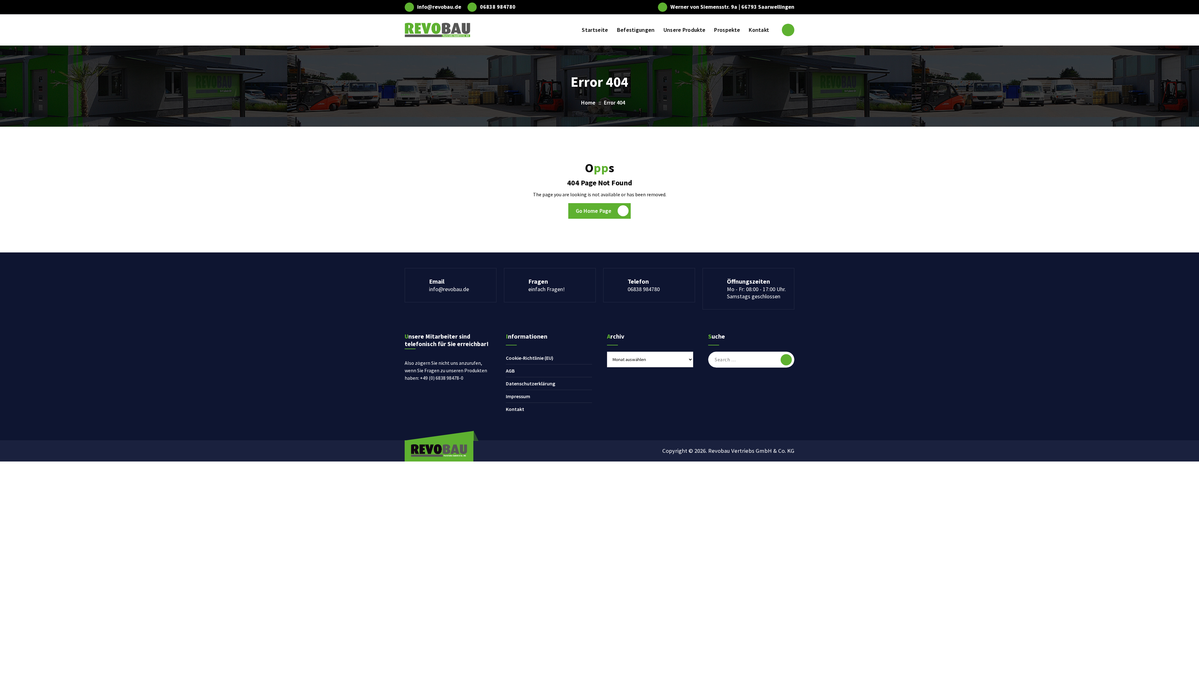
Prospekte (727, 29)
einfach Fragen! (546, 289)
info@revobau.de (439, 6)
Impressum (518, 396)
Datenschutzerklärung (530, 383)
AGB (510, 371)
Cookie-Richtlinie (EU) (529, 358)
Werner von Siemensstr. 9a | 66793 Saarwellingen (732, 6)
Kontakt (759, 29)
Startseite (595, 29)
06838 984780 (498, 6)
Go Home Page (594, 210)
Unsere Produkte (685, 29)
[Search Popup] (788, 30)
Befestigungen (636, 29)
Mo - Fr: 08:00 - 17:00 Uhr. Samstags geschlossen (756, 293)
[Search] (786, 359)
